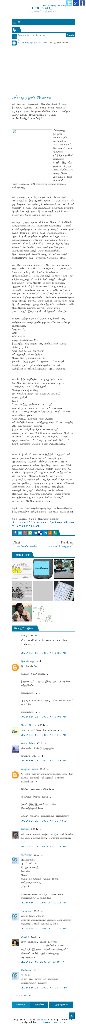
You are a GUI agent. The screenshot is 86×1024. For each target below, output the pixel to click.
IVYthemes (43, 1022)
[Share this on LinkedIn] (45, 533)
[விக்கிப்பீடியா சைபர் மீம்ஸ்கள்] (22, 591)
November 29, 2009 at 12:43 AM (44, 821)
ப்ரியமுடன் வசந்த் (29, 769)
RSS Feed (60, 5)
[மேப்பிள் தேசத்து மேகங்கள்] (43, 591)
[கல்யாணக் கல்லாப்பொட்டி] (22, 613)
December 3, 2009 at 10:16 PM (43, 902)
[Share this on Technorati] (55, 533)
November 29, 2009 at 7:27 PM (43, 846)
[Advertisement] (43, 69)
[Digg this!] (35, 533)
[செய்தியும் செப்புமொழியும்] (43, 569)
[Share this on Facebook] (15, 533)
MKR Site (59, 1022)
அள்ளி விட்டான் (29, 725)
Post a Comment (21, 995)
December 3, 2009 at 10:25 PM (43, 928)
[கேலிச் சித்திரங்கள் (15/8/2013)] (43, 613)
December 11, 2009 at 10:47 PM (44, 987)
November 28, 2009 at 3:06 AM (43, 717)
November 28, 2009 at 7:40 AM (43, 760)
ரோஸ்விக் (25, 829)
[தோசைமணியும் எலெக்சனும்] (64, 591)
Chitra (25, 937)
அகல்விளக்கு (27, 661)
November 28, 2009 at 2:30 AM (43, 653)
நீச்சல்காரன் (26, 855)
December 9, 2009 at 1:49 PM (42, 962)
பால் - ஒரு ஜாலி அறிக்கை (31, 97)
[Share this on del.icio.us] (40, 533)
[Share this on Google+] (25, 533)
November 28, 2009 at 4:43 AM (43, 735)
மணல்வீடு (42, 1019)
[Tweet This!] (20, 533)
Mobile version (49, 5)
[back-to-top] (72, 1015)
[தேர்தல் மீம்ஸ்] (64, 569)
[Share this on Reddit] (50, 533)
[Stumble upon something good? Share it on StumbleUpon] (30, 533)
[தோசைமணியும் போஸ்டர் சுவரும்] (22, 569)
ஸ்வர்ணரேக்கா (28, 743)
